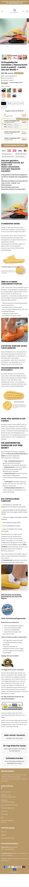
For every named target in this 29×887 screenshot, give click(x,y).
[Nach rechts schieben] (28, 57)
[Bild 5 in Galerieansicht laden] (25, 57)
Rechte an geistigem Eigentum (7, 821)
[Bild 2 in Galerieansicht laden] (9, 57)
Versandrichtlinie (6, 792)
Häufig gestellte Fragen (8, 838)
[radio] (3, 90)
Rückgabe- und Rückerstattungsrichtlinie (7, 796)
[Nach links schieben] (1, 57)
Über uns (3, 832)
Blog (2, 817)
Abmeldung (4, 814)
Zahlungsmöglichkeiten (7, 808)
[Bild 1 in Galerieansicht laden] (4, 57)
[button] (2, 11)
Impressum (4, 811)
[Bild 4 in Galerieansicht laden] (20, 57)
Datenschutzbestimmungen (7, 805)
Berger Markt (16, 872)
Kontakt (3, 835)
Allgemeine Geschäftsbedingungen (7, 801)
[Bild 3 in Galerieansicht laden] (14, 57)
